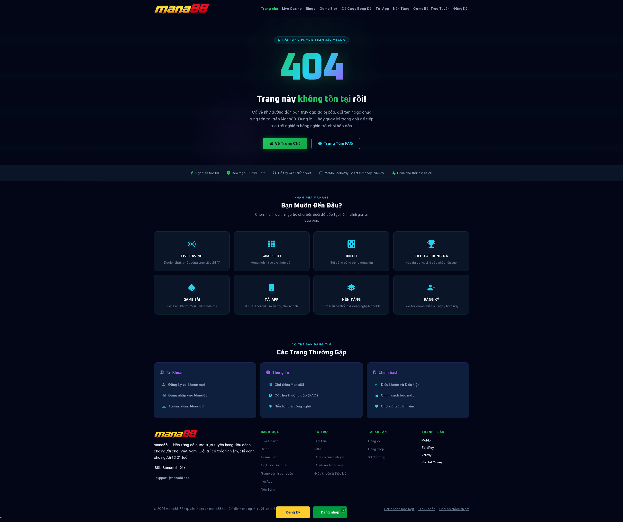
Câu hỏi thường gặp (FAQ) (296, 395)
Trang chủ (269, 8)
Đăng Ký (460, 8)
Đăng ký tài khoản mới (186, 384)
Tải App (382, 8)
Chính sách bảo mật (397, 395)
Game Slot (329, 8)
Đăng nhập (376, 449)
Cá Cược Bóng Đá (356, 8)
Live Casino (292, 8)
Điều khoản (426, 509)
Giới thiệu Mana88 (289, 384)
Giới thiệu (321, 441)
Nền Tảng (401, 8)
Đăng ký (374, 441)
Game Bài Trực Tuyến (431, 8)
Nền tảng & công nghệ (293, 406)
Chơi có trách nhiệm (397, 406)
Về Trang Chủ (288, 143)
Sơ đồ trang (376, 457)
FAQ (317, 449)
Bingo (311, 8)
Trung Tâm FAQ (338, 143)
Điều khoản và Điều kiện (400, 384)
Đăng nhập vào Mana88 (188, 395)
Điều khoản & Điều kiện (331, 473)
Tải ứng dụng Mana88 (186, 406)
